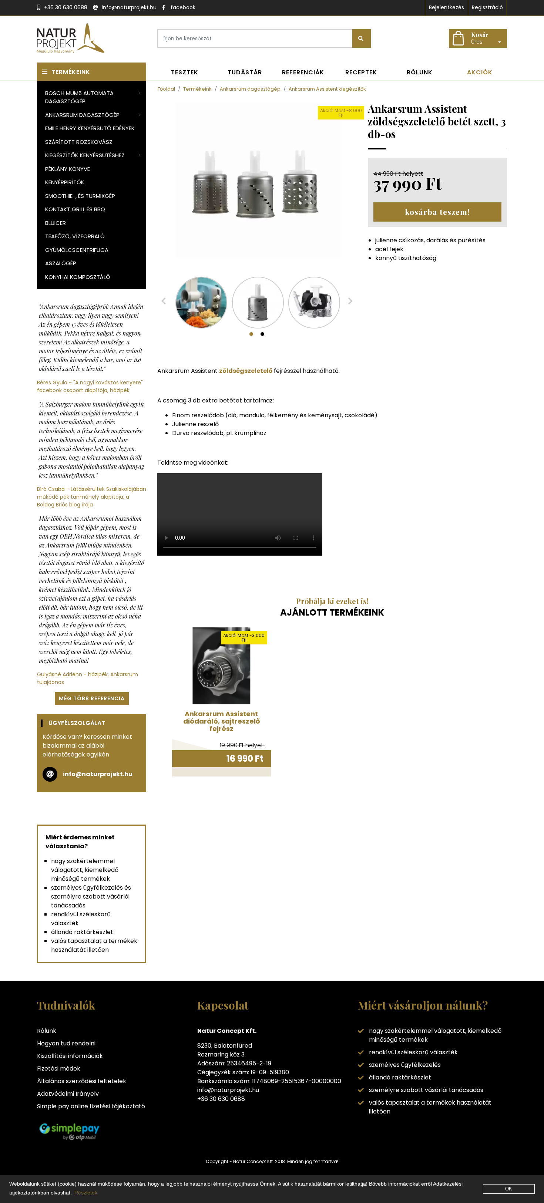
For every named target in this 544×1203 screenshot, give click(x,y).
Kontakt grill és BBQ (75, 209)
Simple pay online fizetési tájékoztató (91, 1106)
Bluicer (55, 223)
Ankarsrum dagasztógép (82, 115)
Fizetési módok (58, 1068)
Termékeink (70, 72)
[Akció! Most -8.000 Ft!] (257, 180)
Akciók (480, 72)
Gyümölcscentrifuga (76, 250)
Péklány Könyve (67, 169)
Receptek (361, 72)
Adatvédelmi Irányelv (68, 1093)
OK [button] (508, 1189)
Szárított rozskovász (79, 142)
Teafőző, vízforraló (75, 236)
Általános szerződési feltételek (81, 1081)
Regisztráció (487, 7)
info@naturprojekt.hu (97, 774)
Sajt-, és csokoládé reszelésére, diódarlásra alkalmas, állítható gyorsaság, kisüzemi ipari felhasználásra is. (221, 655)
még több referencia (92, 698)
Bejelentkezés (446, 7)
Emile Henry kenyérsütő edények (90, 128)
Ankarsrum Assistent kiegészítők (327, 88)
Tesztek (184, 72)
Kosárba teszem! (437, 211)
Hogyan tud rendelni (66, 1043)
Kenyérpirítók (64, 182)
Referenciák (303, 72)
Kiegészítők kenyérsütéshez (85, 155)
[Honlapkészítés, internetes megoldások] (272, 1175)
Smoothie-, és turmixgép (80, 196)
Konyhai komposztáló (77, 277)
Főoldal (166, 88)
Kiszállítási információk (70, 1056)
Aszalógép (60, 263)
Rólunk (420, 72)
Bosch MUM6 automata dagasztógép (79, 97)
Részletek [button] (85, 1193)
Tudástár (245, 72)
